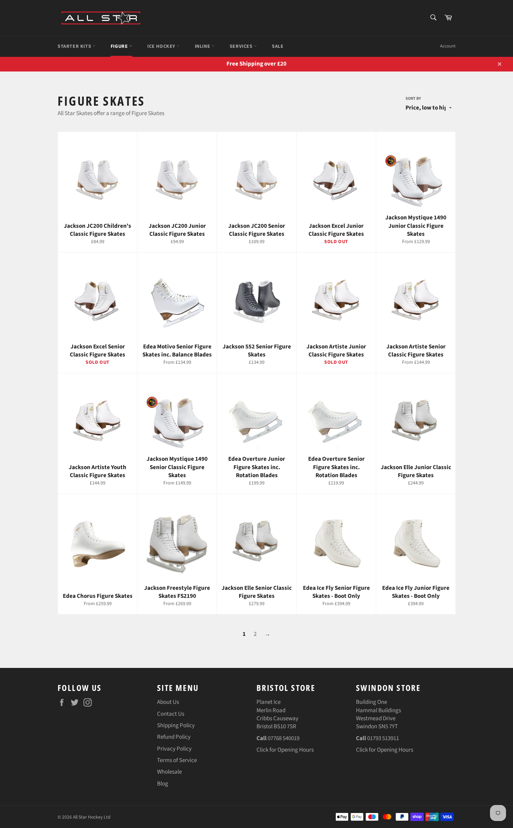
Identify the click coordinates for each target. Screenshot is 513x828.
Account (447, 46)
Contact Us (170, 714)
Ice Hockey (162, 46)
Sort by (413, 98)
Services (242, 46)
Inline (203, 46)
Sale (277, 46)
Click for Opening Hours (285, 750)
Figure (120, 46)
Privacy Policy (174, 749)
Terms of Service (177, 760)
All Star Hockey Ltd (92, 817)
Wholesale (169, 772)
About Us (168, 702)
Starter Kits (75, 46)
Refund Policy (174, 737)
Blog (162, 784)
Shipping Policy (176, 725)
